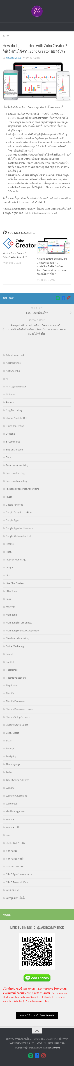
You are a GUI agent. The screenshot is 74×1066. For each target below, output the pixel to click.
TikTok (9, 772)
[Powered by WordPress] (26, 1048)
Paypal (9, 654)
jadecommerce (13, 58)
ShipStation (12, 685)
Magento (10, 606)
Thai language (13, 764)
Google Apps (12, 520)
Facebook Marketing (16, 481)
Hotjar (9, 551)
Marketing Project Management (22, 630)
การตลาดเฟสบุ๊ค (15, 858)
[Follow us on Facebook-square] (63, 298)
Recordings (12, 669)
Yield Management (15, 811)
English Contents (15, 449)
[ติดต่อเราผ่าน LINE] (58, 298)
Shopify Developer (15, 701)
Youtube (10, 819)
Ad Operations (13, 362)
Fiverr (9, 496)
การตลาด (11, 850)
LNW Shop (11, 591)
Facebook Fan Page (16, 473)
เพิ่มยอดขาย (12, 890)
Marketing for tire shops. (19, 622)
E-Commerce (13, 441)
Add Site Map (13, 370)
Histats (10, 543)
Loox (8, 599)
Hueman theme (53, 1047)
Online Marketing (15, 646)
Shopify (10, 693)
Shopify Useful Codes (17, 724)
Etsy (8, 457)
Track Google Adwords (17, 780)
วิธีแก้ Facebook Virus (17, 882)
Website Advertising (16, 795)
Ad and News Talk (15, 355)
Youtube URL (12, 827)
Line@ (9, 567)
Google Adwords (14, 504)
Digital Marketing (15, 426)
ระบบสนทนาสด (15, 866)
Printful (10, 662)
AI (7, 378)
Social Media (12, 732)
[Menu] (69, 26)
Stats (9, 740)
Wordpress (11, 803)
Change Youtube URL (17, 418)
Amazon (10, 402)
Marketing (11, 614)
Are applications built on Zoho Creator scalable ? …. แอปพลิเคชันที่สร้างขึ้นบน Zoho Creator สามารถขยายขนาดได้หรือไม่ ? (52, 266)
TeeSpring (11, 756)
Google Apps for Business (19, 528)
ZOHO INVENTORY (15, 843)
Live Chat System (15, 583)
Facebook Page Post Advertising (22, 488)
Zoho (6, 35)
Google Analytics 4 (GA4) (19, 512)
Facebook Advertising (17, 465)
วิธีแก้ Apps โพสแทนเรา (19, 874)
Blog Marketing (14, 410)
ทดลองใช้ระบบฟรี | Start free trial (37, 1015)
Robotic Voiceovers (16, 677)
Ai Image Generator (16, 386)
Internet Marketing (16, 559)
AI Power (10, 394)
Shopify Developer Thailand (20, 709)
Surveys (10, 748)
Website (10, 787)
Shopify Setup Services (18, 717)
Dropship (10, 433)
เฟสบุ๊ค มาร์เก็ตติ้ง (16, 898)
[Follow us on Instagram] (69, 298)
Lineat (9, 575)
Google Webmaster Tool (18, 536)
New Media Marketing (17, 638)
